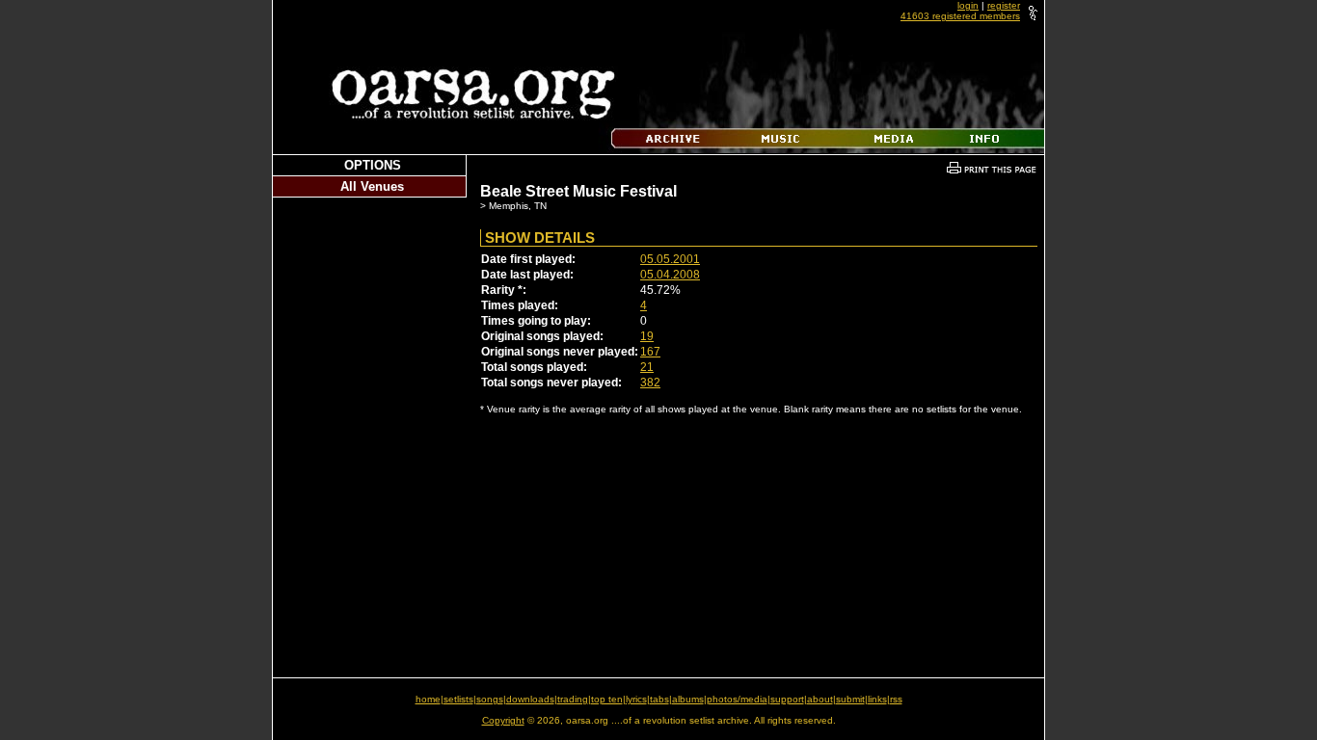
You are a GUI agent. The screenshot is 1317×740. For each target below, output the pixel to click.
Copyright (503, 720)
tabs (659, 699)
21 (647, 367)
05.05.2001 (670, 259)
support (787, 699)
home (428, 699)
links (877, 699)
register (1003, 5)
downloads (530, 699)
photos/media (737, 699)
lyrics (636, 699)
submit (850, 699)
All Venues (372, 186)
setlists (458, 699)
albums (688, 699)
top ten (607, 699)
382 (650, 382)
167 (650, 351)
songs (489, 699)
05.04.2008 (670, 274)
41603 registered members (960, 16)
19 (647, 336)
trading (572, 699)
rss (896, 699)
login (968, 5)
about (820, 699)
